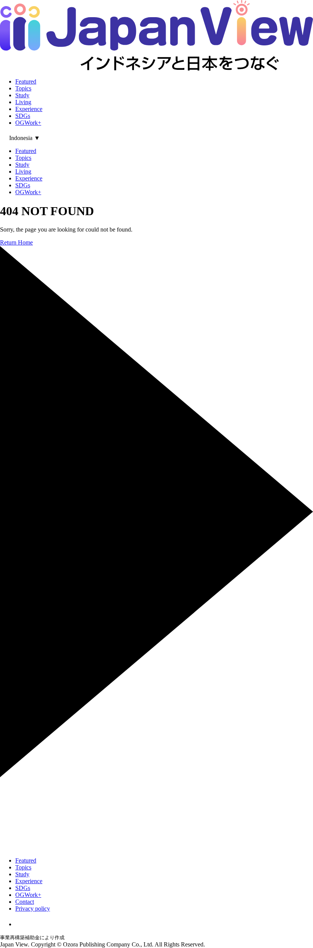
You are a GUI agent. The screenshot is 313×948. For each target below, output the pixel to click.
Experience (28, 109)
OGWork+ (28, 122)
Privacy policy (32, 908)
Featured (25, 81)
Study (22, 95)
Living (23, 102)
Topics (23, 88)
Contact (24, 901)
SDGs (22, 116)
